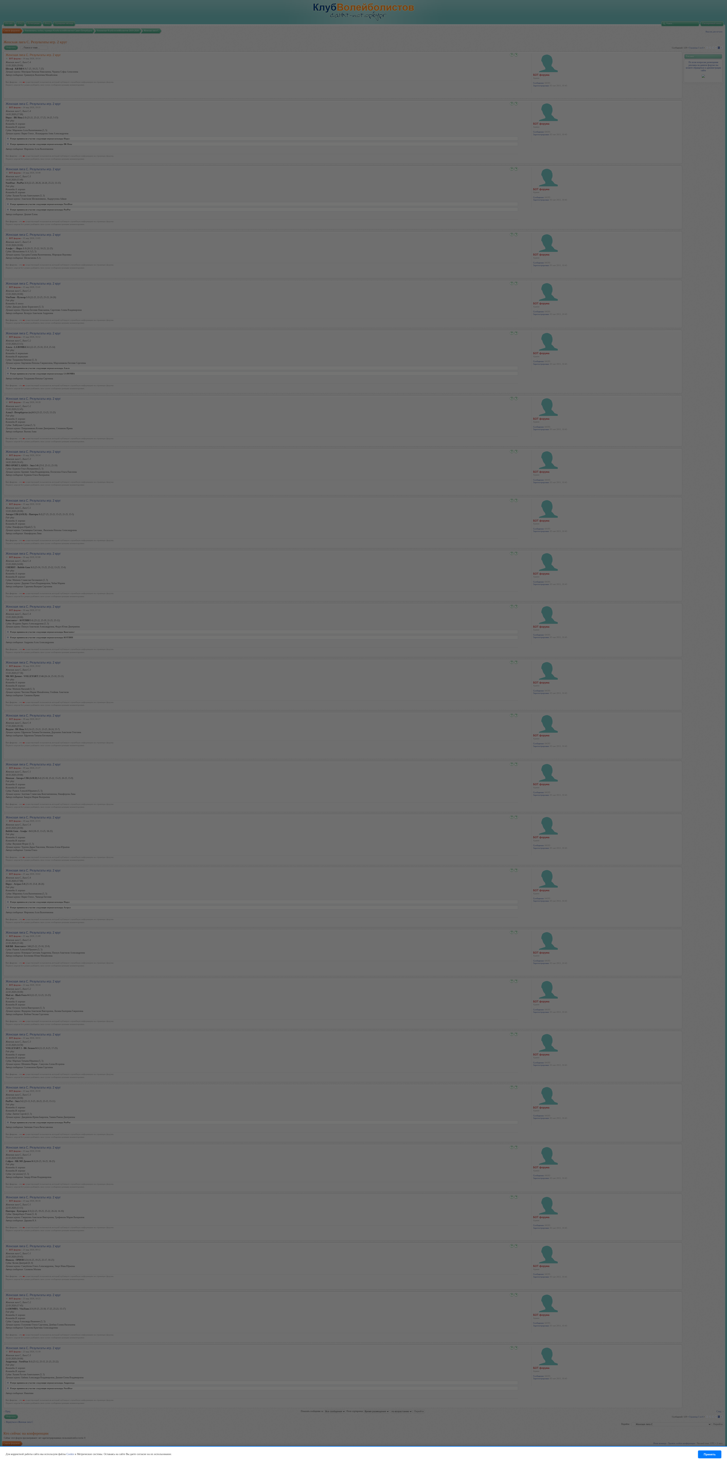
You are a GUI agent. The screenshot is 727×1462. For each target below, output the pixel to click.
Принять (710, 1454)
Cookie (70, 1454)
